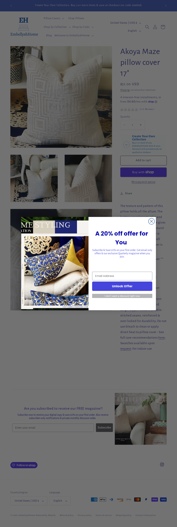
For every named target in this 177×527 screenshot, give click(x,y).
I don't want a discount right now (122, 296)
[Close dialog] (151, 221)
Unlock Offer (122, 286)
